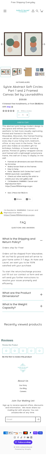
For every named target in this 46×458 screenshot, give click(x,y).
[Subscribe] (38, 419)
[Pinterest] (25, 437)
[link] (11, 111)
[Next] (43, 44)
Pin (30, 199)
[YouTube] (28, 437)
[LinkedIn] (31, 437)
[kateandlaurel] (23, 11)
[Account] (33, 11)
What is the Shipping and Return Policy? (18, 240)
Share (19, 199)
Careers (23, 391)
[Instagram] (15, 437)
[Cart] (42, 11)
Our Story (23, 385)
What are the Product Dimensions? (16, 294)
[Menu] (5, 11)
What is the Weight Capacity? (14, 306)
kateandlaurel (26, 447)
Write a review (26, 111)
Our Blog (23, 388)
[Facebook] (18, 437)
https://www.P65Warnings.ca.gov (19, 215)
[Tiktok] (21, 437)
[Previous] (2, 44)
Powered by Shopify (23, 449)
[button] (37, 10)
